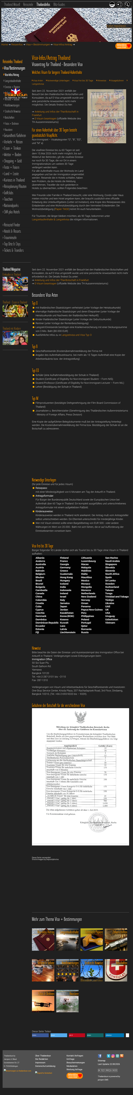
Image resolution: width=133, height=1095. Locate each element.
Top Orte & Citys (12, 244)
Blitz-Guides (59, 4)
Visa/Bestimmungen (14, 68)
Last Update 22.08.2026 (109, 1064)
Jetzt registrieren (117, 25)
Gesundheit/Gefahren (15, 135)
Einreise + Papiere (12, 87)
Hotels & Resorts (12, 231)
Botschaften (9, 117)
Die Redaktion (41, 1059)
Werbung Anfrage (74, 1069)
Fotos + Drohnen (12, 123)
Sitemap (101, 1060)
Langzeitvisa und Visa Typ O (76, 334)
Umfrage (70, 1059)
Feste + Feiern (11, 167)
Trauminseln (10, 237)
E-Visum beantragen (45, 118)
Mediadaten (71, 1066)
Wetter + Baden (12, 154)
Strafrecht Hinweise (13, 111)
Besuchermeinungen (75, 1062)
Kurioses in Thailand (14, 180)
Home (4, 44)
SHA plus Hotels (12, 211)
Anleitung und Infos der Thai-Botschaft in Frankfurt (62, 280)
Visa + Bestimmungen (38, 44)
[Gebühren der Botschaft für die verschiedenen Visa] (80, 844)
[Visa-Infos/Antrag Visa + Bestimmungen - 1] (106, 142)
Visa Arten (38, 80)
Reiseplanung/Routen (15, 186)
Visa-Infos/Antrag (62, 44)
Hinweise (101, 80)
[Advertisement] (106, 167)
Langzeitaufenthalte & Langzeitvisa (50, 219)
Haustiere (8, 130)
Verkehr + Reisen (13, 141)
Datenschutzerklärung (45, 1066)
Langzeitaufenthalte (13, 81)
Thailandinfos (43, 4)
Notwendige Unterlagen (58, 80)
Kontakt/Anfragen (74, 1055)
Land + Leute (11, 173)
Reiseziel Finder (12, 224)
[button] (40, 1035)
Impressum (40, 1062)
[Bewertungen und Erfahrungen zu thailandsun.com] (17, 1071)
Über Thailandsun (43, 1055)
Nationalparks (11, 205)
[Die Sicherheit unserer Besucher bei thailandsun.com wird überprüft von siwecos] (43, 1073)
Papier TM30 (62, 209)
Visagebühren (117, 80)
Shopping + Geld (13, 161)
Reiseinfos (17, 44)
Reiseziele (28, 4)
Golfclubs (8, 192)
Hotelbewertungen (12, 105)
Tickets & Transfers (14, 250)
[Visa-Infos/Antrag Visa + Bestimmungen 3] (80, 633)
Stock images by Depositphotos (45, 859)
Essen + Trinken (12, 148)
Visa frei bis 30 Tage (83, 80)
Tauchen (8, 199)
